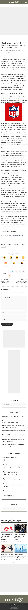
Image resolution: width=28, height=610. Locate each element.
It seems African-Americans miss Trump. (13, 480)
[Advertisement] (14, 21)
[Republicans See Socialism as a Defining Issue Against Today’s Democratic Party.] (7, 548)
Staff (4, 50)
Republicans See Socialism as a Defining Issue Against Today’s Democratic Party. (7, 556)
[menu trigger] (3, 2)
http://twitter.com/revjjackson (16, 235)
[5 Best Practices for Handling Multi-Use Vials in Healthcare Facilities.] (21, 548)
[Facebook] (9, 271)
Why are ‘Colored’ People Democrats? (12, 474)
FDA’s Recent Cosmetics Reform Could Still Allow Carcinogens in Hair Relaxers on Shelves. (15, 466)
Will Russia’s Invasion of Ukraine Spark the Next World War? (15, 485)
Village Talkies (7, 464)
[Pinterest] (16, 271)
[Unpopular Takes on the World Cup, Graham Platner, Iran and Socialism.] (7, 528)
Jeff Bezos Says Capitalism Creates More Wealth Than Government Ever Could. (15, 459)
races (18, 63)
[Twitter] (12, 271)
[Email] (9, 275)
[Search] (26, 2)
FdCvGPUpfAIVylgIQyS (10, 457)
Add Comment (20, 50)
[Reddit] (23, 271)
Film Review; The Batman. (10, 492)
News (3, 52)
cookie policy (16, 605)
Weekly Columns (12, 52)
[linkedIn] (20, 271)
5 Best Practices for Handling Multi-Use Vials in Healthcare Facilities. (20, 556)
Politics (6, 52)
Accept (14, 608)
